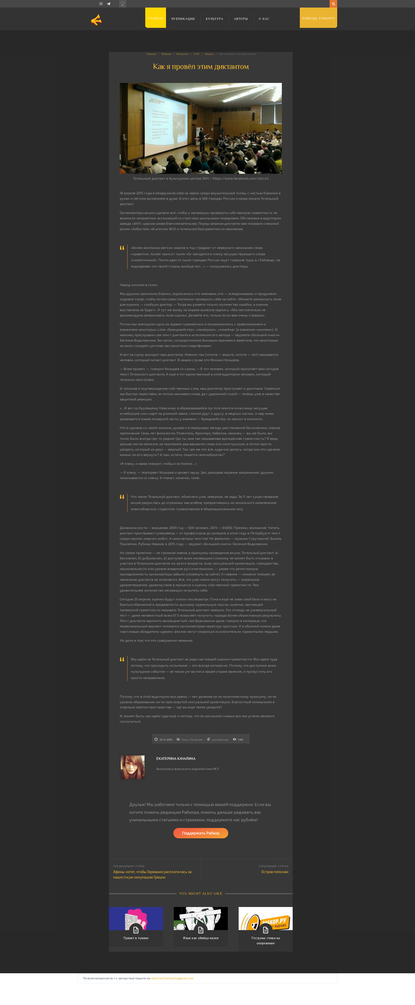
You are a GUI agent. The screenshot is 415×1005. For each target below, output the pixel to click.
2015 (197, 53)
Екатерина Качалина (175, 759)
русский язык (220, 739)
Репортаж (182, 53)
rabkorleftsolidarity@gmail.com (172, 978)
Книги (185, 739)
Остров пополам (274, 871)
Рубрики (166, 53)
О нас (264, 19)
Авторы (241, 19)
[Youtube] (101, 4)
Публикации (183, 19)
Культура (214, 19)
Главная (156, 18)
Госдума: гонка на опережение (265, 940)
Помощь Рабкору (318, 18)
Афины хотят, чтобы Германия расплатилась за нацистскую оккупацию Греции (152, 874)
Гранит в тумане (135, 938)
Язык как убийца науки (201, 938)
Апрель (209, 53)
